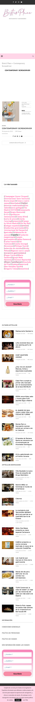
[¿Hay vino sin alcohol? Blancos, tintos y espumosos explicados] (8, 370)
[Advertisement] (17, 35)
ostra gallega (16, 208)
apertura (24, 264)
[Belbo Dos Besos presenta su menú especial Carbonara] (8, 531)
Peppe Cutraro (11, 255)
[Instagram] (18, 2)
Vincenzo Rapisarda (22, 260)
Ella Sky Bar (25, 223)
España (14, 235)
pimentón (17, 221)
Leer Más (25, 700)
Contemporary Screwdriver (17, 128)
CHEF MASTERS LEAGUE (22, 356)
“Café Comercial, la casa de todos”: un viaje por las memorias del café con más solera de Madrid (24, 592)
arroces (25, 225)
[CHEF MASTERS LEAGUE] (8, 358)
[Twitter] (15, 2)
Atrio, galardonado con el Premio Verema (24, 455)
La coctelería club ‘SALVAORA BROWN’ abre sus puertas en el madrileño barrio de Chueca (24, 514)
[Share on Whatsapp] (19, 136)
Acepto (18, 700)
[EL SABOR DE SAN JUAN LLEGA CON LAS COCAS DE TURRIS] (8, 413)
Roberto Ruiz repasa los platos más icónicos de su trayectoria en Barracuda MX (24, 608)
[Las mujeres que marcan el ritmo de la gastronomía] (8, 561)
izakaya (15, 264)
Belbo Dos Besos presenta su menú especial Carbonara (23, 530)
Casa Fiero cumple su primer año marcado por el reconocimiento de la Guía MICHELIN (24, 384)
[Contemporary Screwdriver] (17, 111)
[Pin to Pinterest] (17, 136)
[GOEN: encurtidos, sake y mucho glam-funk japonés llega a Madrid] (8, 399)
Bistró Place (6, 63)
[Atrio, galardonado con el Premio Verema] (8, 457)
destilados (15, 203)
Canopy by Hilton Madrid (16, 222)
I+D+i (7, 214)
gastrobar (9, 232)
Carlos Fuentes (11, 241)
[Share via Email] (21, 136)
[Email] (21, 2)
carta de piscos (11, 219)
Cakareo (19, 498)
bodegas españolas (12, 226)
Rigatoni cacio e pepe (20, 251)
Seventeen (9, 246)
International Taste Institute (17, 199)
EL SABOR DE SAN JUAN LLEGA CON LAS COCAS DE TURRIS (24, 412)
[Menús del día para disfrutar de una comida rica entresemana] (8, 575)
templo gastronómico (13, 238)
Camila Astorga (20, 244)
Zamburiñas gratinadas (14, 228)
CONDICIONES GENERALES (11, 627)
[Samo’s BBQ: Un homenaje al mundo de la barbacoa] (8, 488)
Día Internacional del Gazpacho (16, 229)
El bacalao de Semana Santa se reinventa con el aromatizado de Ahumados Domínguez (24, 441)
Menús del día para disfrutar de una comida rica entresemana (22, 575)
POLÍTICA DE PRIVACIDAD (11, 633)
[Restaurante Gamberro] (8, 334)
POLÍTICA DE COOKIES (9, 639)
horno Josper (10, 201)
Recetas (4, 125)
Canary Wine (22, 217)
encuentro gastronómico (15, 253)
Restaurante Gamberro (24, 331)
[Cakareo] (8, 502)
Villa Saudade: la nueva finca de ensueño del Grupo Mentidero (24, 473)
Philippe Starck (21, 246)
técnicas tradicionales (14, 205)
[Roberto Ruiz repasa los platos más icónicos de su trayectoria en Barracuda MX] (8, 608)
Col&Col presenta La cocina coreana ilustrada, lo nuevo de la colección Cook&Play (24, 545)
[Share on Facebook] (13, 136)
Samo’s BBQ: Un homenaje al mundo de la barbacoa (24, 487)
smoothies (23, 269)
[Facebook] (13, 2)
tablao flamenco (23, 239)
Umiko (24, 203)
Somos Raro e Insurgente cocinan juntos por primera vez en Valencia (24, 427)
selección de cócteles (13, 248)
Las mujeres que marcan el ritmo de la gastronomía (24, 560)
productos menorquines (12, 215)
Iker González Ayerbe (13, 266)
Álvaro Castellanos (13, 262)
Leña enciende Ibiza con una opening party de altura (24, 345)
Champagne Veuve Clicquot (16, 196)
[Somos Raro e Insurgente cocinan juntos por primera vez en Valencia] (8, 427)
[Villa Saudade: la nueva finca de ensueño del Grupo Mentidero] (8, 474)
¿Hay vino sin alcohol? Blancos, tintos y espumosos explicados (24, 369)
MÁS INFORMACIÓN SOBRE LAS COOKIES (16, 645)
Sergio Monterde (17, 212)
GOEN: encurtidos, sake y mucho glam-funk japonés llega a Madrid (24, 398)
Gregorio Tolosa (11, 269)
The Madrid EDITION (15, 209)
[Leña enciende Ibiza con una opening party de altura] (8, 346)
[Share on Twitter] (15, 136)
